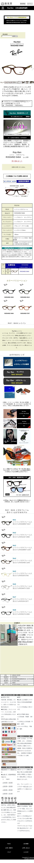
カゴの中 (26, 852)
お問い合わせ (26, 848)
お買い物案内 (9, 848)
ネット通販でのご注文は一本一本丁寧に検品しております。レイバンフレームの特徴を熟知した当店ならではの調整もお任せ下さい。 (17, 470)
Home (9, 843)
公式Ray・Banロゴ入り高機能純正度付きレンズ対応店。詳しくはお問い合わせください (17, 501)
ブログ (9, 852)
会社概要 (26, 843)
